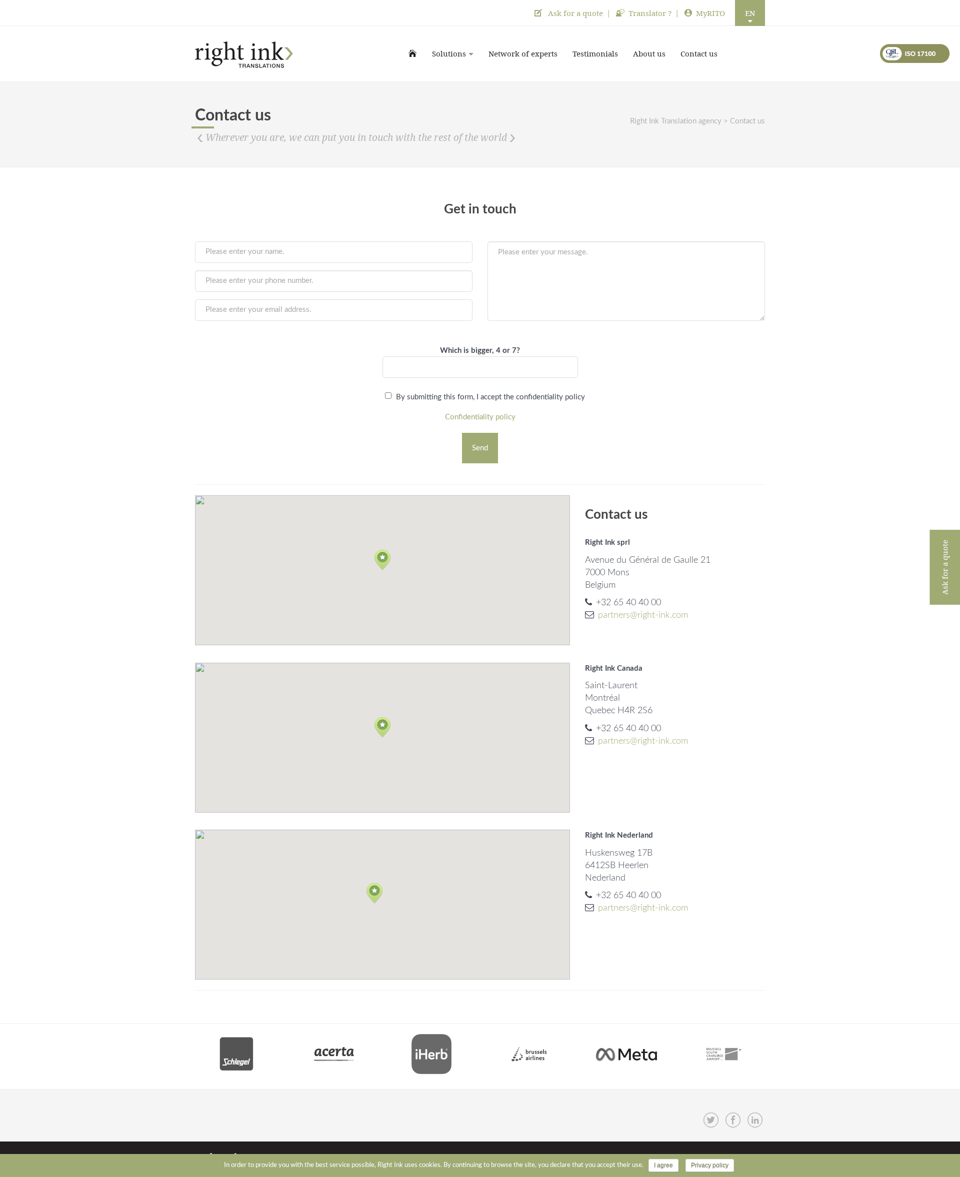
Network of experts (523, 53)
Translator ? (650, 13)
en (750, 13)
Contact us (699, 53)
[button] (382, 560)
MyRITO (710, 13)
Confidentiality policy (480, 417)
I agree (663, 1165)
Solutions (449, 53)
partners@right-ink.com (643, 615)
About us (649, 53)
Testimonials (595, 53)
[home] (412, 53)
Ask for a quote (574, 13)
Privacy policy (709, 1165)
